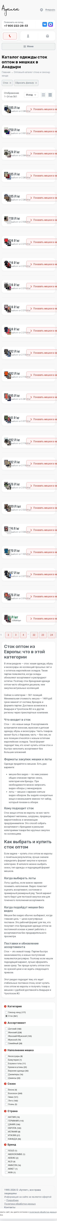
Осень (11, 1104)
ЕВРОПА (12, 1128)
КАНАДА (12, 1139)
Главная (6, 72)
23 (43, 635)
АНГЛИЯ (12, 1117)
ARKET (11, 1169)
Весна (11, 1090)
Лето (10, 1100)
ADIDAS (11, 1158)
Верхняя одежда (16, 1071)
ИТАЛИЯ (12, 1135)
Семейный (13, 1043)
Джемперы (13, 1074)
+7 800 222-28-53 (16, 25)
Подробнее (12, 1200)
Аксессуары (14, 1056)
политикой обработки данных (42, 1212)
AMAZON (12, 1165)
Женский (12, 1032)
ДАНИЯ (11, 1124)
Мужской (12, 1040)
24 (51, 635)
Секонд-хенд (14, 1012)
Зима (10, 1097)
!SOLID (11, 1150)
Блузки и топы (15, 1063)
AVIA (10, 1172)
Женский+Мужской (17, 1036)
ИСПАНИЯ (12, 1132)
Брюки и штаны (15, 1067)
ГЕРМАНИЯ (13, 1121)
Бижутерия (13, 1060)
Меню (30, 46)
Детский (12, 1029)
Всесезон (12, 1093)
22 (34, 635)
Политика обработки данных (20, 1203)
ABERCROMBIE (15, 1154)
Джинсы (12, 1078)
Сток (10, 1016)
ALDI (10, 1161)
